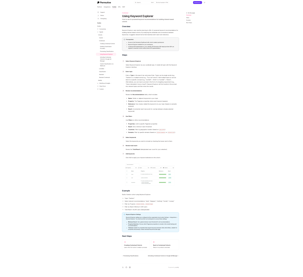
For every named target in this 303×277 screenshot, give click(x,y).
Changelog (103, 18)
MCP (123, 7)
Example (188, 20)
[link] (136, 244)
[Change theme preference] (204, 2)
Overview (188, 15)
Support (102, 12)
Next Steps (189, 22)
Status (102, 15)
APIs (119, 7)
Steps (187, 17)
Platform (99, 7)
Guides (114, 7)
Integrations (107, 7)
